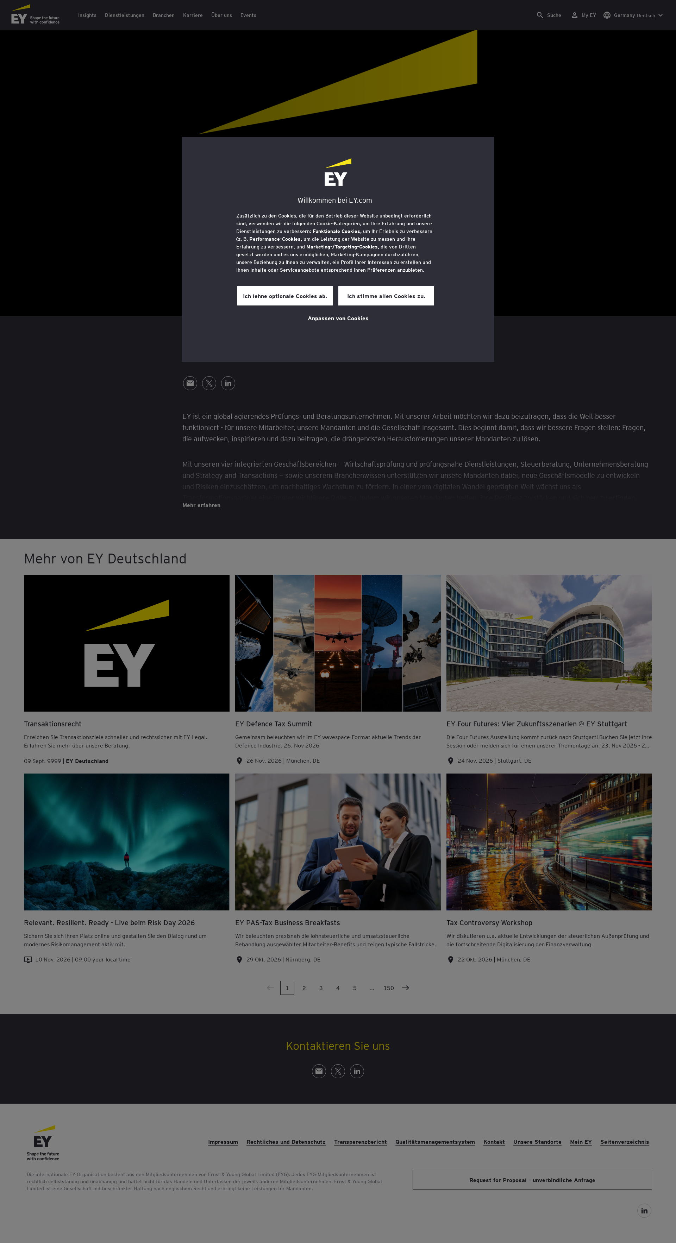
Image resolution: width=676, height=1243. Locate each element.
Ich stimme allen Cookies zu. (386, 295)
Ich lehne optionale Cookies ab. (285, 295)
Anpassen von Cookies (338, 318)
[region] (338, 249)
